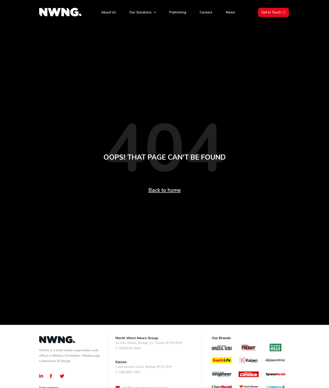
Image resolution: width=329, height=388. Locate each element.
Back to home (164, 190)
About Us (108, 12)
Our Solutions (140, 12)
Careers (206, 12)
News (230, 12)
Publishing (177, 12)
